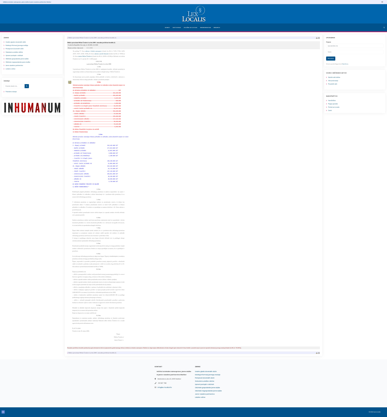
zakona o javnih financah (101, 54)
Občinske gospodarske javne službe (17, 59)
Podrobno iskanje (11, 92)
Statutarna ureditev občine (14, 52)
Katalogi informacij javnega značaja (17, 45)
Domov (167, 27)
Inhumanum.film (205, 27)
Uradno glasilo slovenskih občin (16, 42)
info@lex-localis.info (165, 387)
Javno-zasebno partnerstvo (14, 65)
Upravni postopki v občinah (14, 55)
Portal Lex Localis (333, 107)
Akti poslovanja (333, 81)
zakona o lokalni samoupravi (93, 51)
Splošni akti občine (334, 77)
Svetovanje (177, 27)
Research (217, 27)
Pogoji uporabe (333, 104)
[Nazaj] (319, 37)
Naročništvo (332, 100)
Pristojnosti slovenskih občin (15, 49)
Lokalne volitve (10, 69)
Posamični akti (332, 84)
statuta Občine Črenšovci (85, 56)
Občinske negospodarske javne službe (18, 62)
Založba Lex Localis (190, 27)
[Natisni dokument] (317, 37)
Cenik (330, 110)
